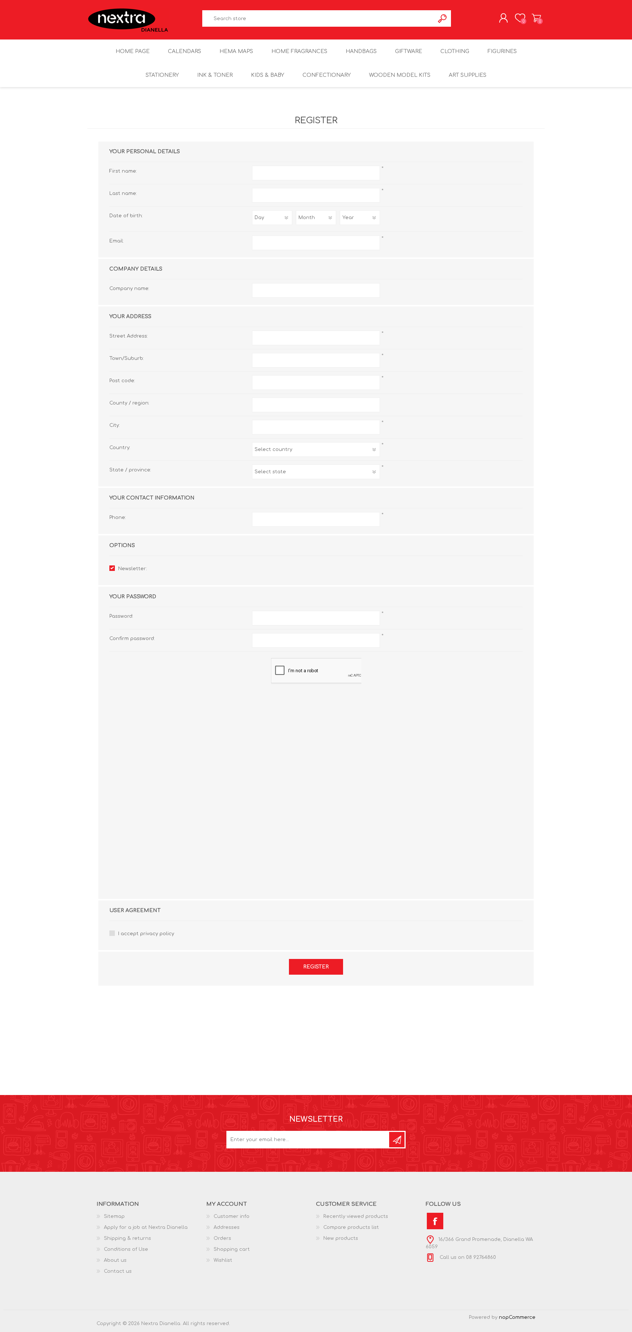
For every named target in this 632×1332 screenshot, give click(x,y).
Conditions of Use (126, 1249)
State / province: (130, 470)
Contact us (118, 1271)
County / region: (129, 403)
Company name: (129, 288)
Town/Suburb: (126, 358)
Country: (119, 447)
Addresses (227, 1227)
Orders (222, 1238)
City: (114, 425)
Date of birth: (126, 215)
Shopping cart (536, 18)
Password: (121, 616)
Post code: (122, 380)
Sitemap (114, 1216)
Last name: (123, 193)
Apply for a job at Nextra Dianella (146, 1227)
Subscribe (397, 1139)
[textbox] (318, 18)
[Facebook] (435, 1221)
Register (316, 967)
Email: (116, 241)
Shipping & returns (127, 1238)
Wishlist (223, 1260)
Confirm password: (132, 638)
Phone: (117, 517)
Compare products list (351, 1227)
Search (442, 18)
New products (340, 1238)
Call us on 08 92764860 (467, 1257)
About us (115, 1260)
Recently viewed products (355, 1216)
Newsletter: (132, 568)
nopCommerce (517, 1317)
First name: (123, 171)
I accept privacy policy (146, 933)
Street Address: (128, 336)
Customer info (231, 1216)
